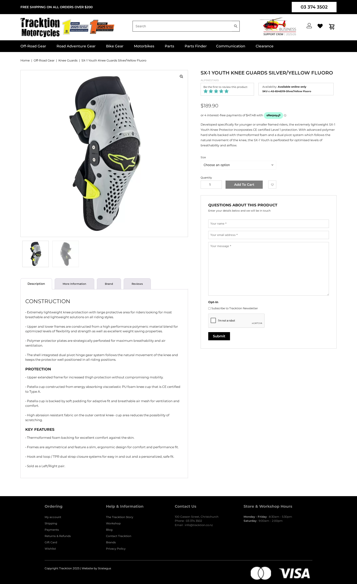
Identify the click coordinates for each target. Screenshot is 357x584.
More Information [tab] (74, 283)
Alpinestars (210, 80)
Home (25, 60)
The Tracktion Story (119, 517)
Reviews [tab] (137, 283)
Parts (169, 46)
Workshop (113, 523)
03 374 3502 (314, 7)
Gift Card (51, 542)
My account (53, 517)
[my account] (309, 25)
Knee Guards (68, 60)
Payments (52, 529)
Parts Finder (196, 46)
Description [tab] (36, 283)
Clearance (265, 46)
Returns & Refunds (58, 536)
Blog (109, 529)
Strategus (104, 568)
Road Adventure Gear (76, 46)
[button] (181, 76)
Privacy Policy (116, 548)
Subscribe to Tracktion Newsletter (234, 308)
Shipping (51, 523)
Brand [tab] (109, 283)
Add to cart (244, 185)
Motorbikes (144, 46)
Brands (111, 542)
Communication (230, 46)
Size (203, 157)
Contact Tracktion (118, 536)
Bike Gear (114, 46)
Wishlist (50, 548)
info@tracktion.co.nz (199, 525)
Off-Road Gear (33, 46)
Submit (219, 336)
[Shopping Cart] (332, 26)
